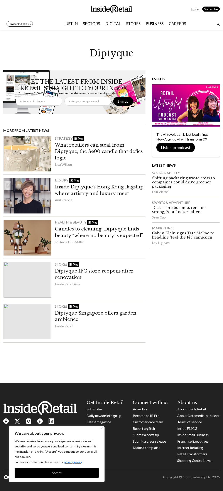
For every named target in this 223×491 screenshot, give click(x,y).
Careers (177, 23)
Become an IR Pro (146, 415)
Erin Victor (160, 192)
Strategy (64, 138)
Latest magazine (99, 422)
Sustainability (166, 173)
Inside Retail (64, 326)
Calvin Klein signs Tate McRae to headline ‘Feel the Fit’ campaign (183, 235)
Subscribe (211, 9)
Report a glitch (144, 428)
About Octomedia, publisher (198, 415)
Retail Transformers (192, 454)
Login (195, 9)
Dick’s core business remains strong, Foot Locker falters (179, 209)
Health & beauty (71, 222)
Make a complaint (146, 447)
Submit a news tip (146, 435)
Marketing (162, 228)
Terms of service (189, 422)
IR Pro (78, 138)
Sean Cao (159, 217)
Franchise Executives (192, 441)
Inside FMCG (187, 428)
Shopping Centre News (194, 460)
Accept (57, 473)
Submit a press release (149, 441)
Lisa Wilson (63, 164)
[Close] (102, 428)
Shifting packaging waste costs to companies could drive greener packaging (183, 182)
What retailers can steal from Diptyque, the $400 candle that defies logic (99, 151)
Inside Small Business (193, 435)
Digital (113, 23)
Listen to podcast (175, 147)
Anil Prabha (63, 200)
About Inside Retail (191, 409)
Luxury (62, 180)
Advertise (140, 409)
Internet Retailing (190, 447)
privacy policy (73, 462)
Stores (133, 23)
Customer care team (148, 422)
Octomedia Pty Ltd (197, 477)
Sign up (123, 101)
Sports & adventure (171, 202)
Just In (71, 23)
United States (18, 24)
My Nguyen (161, 242)
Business (155, 23)
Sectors (91, 23)
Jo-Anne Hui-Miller (69, 242)
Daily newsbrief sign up (104, 415)
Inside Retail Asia (67, 284)
